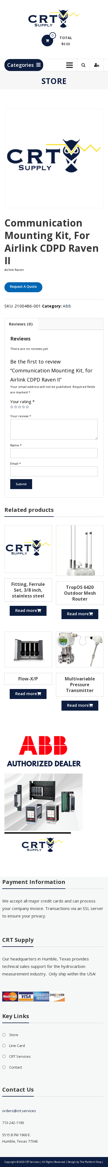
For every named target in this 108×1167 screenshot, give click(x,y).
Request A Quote (23, 286)
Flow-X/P (28, 679)
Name (16, 445)
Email (15, 463)
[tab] (20, 324)
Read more (26, 610)
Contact (15, 1067)
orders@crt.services (19, 1110)
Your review (20, 416)
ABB (67, 306)
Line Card (17, 1045)
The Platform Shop (90, 1162)
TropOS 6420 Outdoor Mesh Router (80, 593)
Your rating (22, 401)
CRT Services (20, 1056)
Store (13, 1034)
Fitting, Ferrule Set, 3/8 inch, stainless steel (28, 590)
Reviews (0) (21, 324)
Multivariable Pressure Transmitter (80, 684)
